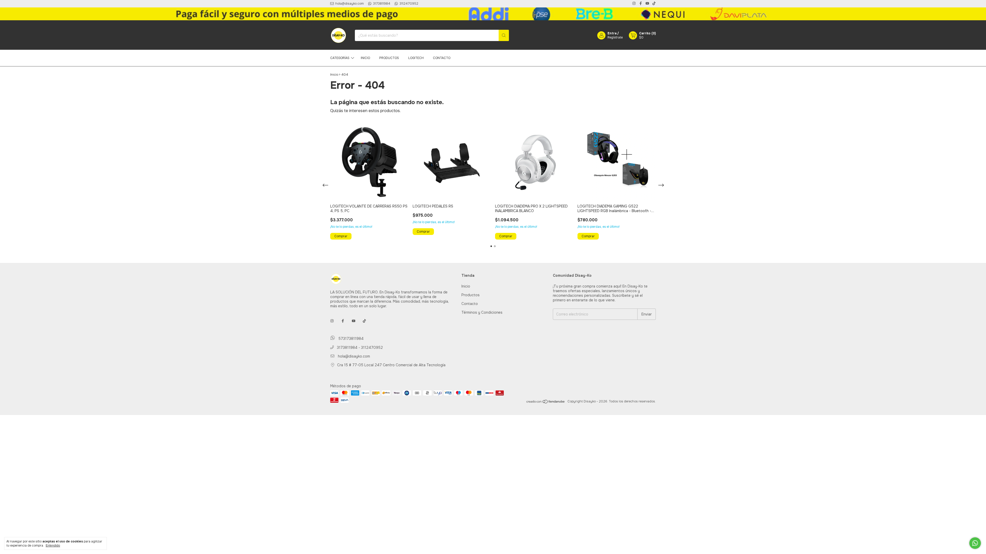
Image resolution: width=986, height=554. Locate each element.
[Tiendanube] (546, 403)
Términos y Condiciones (482, 312)
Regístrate (615, 37)
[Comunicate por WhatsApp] (975, 543)
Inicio (365, 58)
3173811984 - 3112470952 (359, 347)
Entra (612, 33)
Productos (389, 58)
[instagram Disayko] (634, 4)
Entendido (53, 545)
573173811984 (350, 339)
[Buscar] (504, 35)
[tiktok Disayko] (654, 4)
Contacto (441, 58)
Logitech (416, 58)
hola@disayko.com (354, 356)
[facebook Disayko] (640, 4)
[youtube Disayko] (647, 4)
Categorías (339, 58)
